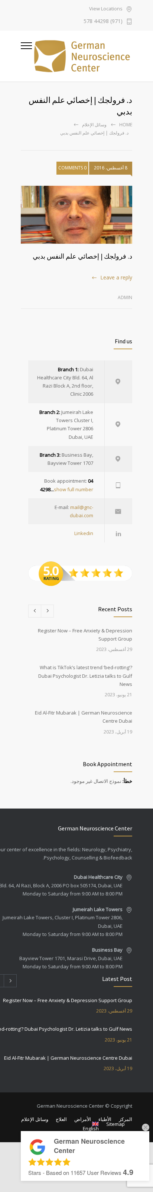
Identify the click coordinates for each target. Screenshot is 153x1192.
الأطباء (104, 1119)
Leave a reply (116, 277)
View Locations (106, 9)
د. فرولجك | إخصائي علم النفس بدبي (82, 256)
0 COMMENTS (72, 168)
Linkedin (83, 533)
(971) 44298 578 (103, 22)
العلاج (61, 1119)
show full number (73, 489)
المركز (125, 1119)
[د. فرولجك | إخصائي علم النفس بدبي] (76, 215)
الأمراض (82, 1119)
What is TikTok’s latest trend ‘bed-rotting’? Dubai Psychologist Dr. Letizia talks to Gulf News (85, 675)
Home (125, 125)
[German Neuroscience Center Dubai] (82, 56)
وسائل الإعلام (94, 125)
